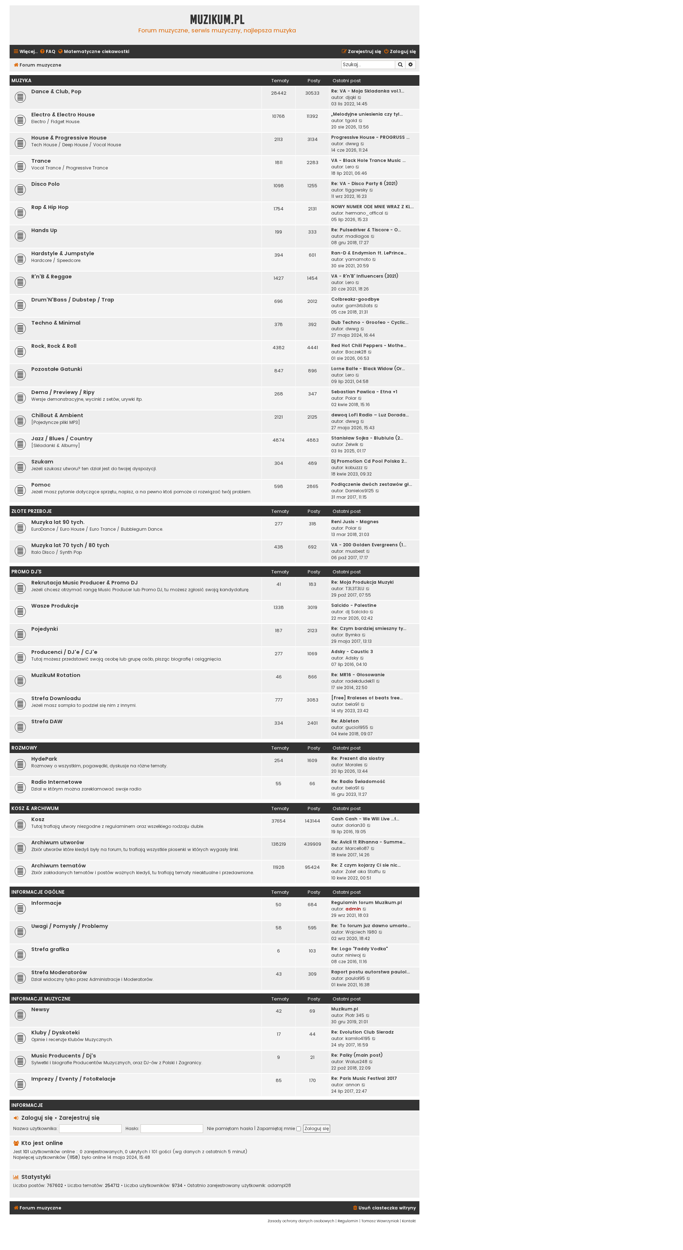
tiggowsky (356, 190)
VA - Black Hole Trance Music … (368, 160)
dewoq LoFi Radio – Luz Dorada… (370, 415)
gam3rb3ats (359, 306)
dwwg (352, 144)
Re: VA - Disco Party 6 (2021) (364, 183)
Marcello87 (357, 848)
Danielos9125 (359, 491)
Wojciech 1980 (361, 932)
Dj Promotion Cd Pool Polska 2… (369, 461)
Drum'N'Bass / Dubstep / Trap (72, 299)
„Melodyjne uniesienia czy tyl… (367, 114)
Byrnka (352, 635)
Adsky (352, 658)
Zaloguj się (37, 1118)
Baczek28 (355, 352)
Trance (41, 160)
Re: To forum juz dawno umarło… (371, 926)
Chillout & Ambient (57, 415)
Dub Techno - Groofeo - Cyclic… (369, 322)
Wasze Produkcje (55, 605)
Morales (353, 765)
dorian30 (355, 825)
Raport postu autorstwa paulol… (370, 972)
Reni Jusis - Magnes (354, 522)
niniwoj (353, 955)
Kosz (37, 819)
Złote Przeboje (31, 511)
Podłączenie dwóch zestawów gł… (371, 484)
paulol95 (355, 978)
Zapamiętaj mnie (276, 1128)
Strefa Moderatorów (59, 972)
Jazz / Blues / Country (61, 438)
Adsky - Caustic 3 (352, 651)
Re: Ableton (345, 721)
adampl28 (279, 1185)
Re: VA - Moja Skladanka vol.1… (367, 91)
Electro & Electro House (63, 114)
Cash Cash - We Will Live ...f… (365, 819)
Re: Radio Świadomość (358, 781)
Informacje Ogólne (37, 892)
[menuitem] (47, 52)
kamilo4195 (357, 1038)
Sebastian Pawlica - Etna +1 (364, 392)
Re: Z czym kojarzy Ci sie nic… (366, 865)
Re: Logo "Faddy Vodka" (359, 949)
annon (352, 1085)
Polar (350, 398)
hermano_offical (364, 213)
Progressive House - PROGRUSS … (370, 137)
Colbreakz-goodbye (355, 299)
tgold (351, 120)
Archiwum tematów (58, 865)
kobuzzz (353, 467)
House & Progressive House (69, 137)
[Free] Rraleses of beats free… (367, 698)
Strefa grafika (50, 949)
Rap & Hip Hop (50, 207)
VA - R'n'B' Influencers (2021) (364, 276)
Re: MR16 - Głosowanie (358, 675)
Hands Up (44, 230)
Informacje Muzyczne (40, 999)
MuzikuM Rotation (55, 675)
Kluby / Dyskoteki (55, 1032)
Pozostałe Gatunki (56, 369)
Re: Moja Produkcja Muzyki (362, 582)
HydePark (44, 758)
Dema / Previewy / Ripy (63, 392)
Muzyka (21, 80)
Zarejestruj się (79, 1118)
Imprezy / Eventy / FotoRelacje (73, 1078)
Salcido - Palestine (353, 605)
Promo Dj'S (26, 571)
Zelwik (351, 444)
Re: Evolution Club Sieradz (362, 1032)
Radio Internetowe (56, 782)
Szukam (42, 461)
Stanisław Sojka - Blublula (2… (367, 438)
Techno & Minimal (55, 322)
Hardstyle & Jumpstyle (62, 253)
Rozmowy (24, 748)
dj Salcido (356, 612)
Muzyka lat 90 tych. (58, 522)
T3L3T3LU (354, 588)
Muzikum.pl (217, 19)
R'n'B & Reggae (51, 276)
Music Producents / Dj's (63, 1055)
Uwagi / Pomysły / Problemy (69, 926)
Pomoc (41, 484)
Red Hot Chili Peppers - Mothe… (368, 345)
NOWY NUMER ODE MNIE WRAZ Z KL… (372, 207)
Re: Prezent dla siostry (357, 758)
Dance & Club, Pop (56, 91)
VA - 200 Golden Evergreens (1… (368, 545)
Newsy (40, 1009)
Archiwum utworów (57, 842)
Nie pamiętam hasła (230, 1128)
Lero (349, 167)
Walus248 (356, 1062)
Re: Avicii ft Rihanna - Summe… (368, 842)
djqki (350, 97)
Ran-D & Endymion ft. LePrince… (369, 253)
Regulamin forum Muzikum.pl (366, 902)
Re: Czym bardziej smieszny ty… (368, 628)
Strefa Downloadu (56, 698)
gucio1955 (356, 727)
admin (353, 909)
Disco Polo (45, 184)
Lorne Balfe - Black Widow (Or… (368, 369)
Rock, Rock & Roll (53, 346)
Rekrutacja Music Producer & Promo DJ (84, 582)
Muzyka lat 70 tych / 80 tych (70, 545)
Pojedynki (44, 628)
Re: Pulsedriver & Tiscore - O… (366, 230)
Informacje (46, 903)
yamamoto (358, 259)
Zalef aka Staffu (363, 871)
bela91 (352, 704)
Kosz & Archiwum (35, 808)
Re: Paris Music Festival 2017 (364, 1078)
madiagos (357, 236)
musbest (355, 551)
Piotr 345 (354, 1015)
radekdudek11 (360, 681)
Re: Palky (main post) (357, 1055)
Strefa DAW (47, 721)
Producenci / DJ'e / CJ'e (64, 652)
